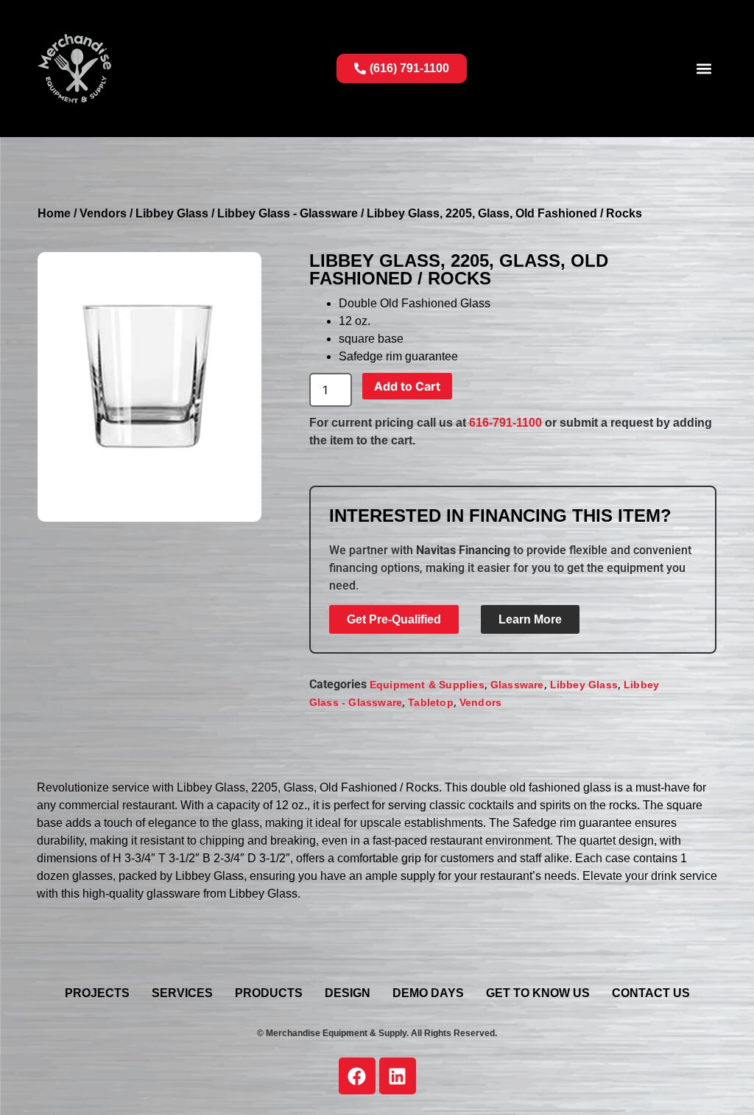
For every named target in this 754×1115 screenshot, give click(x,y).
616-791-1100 (505, 422)
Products (269, 993)
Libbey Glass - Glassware (287, 213)
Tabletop (431, 702)
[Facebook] (357, 1076)
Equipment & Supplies (427, 685)
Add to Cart (407, 386)
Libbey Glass (171, 213)
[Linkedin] (397, 1076)
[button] (704, 68)
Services (182, 993)
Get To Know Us (538, 993)
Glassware (517, 685)
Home (54, 213)
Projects (97, 993)
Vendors (103, 213)
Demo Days (428, 993)
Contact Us (651, 993)
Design (347, 993)
